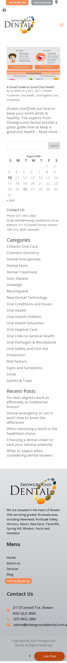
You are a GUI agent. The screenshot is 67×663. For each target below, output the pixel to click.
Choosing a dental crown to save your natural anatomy (30, 442)
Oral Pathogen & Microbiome (31, 342)
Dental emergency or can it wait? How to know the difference (30, 418)
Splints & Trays (19, 380)
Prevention (13, 100)
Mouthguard (17, 291)
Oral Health (28, 95)
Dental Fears (17, 265)
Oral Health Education (25, 323)
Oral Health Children (24, 316)
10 (10, 177)
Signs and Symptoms (24, 367)
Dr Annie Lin (17, 90)
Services (12, 569)
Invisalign (14, 284)
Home (11, 558)
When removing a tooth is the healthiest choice (32, 431)
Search (54, 145)
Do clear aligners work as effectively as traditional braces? (28, 402)
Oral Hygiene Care (47, 95)
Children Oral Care (22, 246)
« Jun (11, 200)
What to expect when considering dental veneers (29, 453)
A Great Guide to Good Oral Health (31, 87)
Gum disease (17, 278)
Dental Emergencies (24, 259)
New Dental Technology (27, 297)
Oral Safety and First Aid (27, 348)
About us (13, 563)
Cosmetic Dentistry (23, 252)
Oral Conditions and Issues (29, 304)
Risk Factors (17, 361)
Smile (11, 374)
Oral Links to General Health (31, 335)
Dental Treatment (22, 272)
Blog (10, 575)
